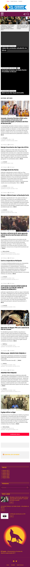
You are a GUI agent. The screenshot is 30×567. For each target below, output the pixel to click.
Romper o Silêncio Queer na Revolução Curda (15, 195)
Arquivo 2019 (6, 473)
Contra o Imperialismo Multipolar (11, 261)
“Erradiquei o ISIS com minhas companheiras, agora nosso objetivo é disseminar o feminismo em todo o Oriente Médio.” (7, 27)
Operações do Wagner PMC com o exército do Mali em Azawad (15, 328)
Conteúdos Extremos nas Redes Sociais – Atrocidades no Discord (14, 71)
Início (8, 1)
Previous (1, 23)
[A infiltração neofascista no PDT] (4, 516)
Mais (2, 135)
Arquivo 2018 (6, 472)
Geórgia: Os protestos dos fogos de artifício (14, 147)
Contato (20, 1)
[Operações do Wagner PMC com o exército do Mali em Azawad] (15, 318)
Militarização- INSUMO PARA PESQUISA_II (13, 353)
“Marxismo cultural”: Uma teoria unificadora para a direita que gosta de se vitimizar (22, 27)
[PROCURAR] (27, 14)
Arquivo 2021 (6, 476)
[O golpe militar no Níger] (15, 403)
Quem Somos (14, 1)
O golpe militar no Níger (8, 412)
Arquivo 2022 (6, 477)
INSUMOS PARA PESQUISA (8, 373)
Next (29, 23)
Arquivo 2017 (6, 470)
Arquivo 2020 (6, 475)
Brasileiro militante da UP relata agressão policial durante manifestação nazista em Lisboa (14, 235)
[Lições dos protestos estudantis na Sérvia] (15, 42)
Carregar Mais (15, 434)
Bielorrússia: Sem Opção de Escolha (13, 93)
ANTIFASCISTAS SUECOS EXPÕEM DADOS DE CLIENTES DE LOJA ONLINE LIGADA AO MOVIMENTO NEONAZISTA (14, 288)
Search (27, 488)
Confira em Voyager (12, 455)
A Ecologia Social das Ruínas (9, 170)
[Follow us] (24, 14)
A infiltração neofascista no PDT (18, 514)
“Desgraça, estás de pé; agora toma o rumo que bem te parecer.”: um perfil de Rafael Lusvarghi (19, 498)
